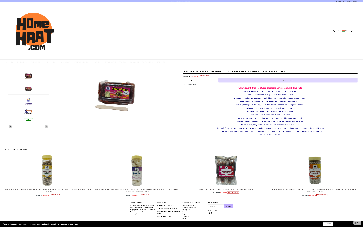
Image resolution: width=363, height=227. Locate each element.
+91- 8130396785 (340, 1)
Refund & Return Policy (189, 207)
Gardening (98, 62)
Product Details (189, 85)
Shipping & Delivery (188, 205)
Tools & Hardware (65, 62)
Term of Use (186, 212)
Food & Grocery (50, 62)
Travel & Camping (110, 62)
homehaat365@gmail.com (352, 1)
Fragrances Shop (148, 62)
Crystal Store (134, 62)
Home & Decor (22, 62)
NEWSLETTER (213, 203)
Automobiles (10, 62)
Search (184, 218)
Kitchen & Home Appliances (83, 62)
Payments (185, 214)
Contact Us (185, 216)
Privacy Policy (186, 209)
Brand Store (161, 62)
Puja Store (123, 62)
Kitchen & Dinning (36, 62)
